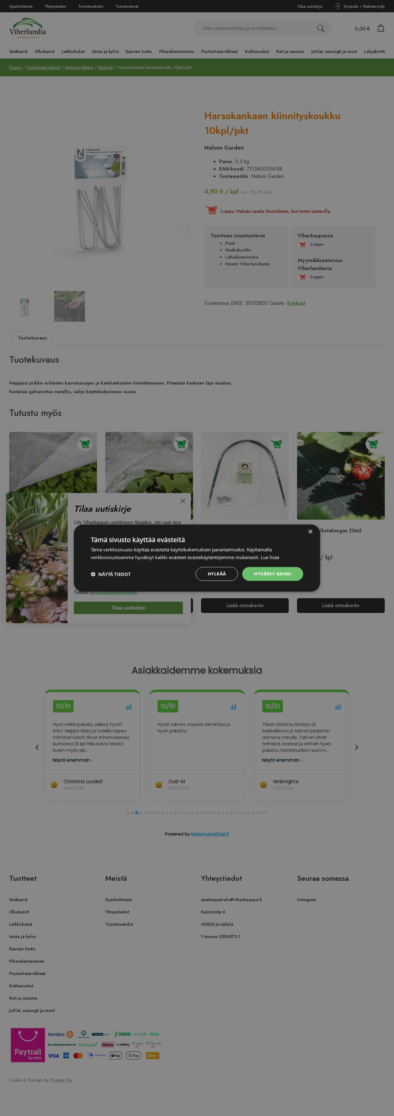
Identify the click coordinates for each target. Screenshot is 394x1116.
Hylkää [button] (217, 574)
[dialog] (197, 558)
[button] (111, 574)
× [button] (310, 531)
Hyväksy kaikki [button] (272, 574)
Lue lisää (270, 557)
